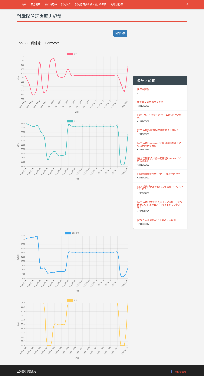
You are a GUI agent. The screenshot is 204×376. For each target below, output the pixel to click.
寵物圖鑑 (66, 4)
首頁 (24, 4)
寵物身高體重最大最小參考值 (90, 4)
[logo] (17, 4)
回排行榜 (120, 33)
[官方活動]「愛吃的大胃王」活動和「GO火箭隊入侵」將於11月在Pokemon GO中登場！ (159, 205)
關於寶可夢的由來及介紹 (150, 102)
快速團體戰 (143, 89)
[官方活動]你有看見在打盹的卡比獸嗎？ (158, 130)
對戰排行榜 (117, 4)
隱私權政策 (180, 372)
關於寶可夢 (51, 4)
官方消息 (35, 4)
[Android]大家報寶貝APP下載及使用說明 (158, 174)
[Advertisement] (73, 202)
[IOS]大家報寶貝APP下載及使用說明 (156, 220)
